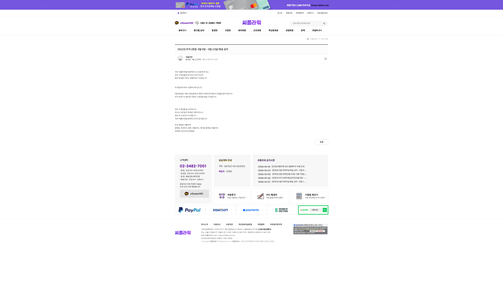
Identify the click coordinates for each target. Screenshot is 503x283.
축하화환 (242, 30)
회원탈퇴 (261, 224)
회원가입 (289, 13)
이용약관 (229, 224)
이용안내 (217, 224)
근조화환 (257, 30)
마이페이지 (300, 13)
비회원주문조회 (276, 224)
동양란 (215, 30)
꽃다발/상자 (199, 30)
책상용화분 (273, 30)
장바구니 (310, 13)
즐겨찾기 (183, 13)
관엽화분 (290, 30)
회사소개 (204, 224)
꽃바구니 (182, 30)
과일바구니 (317, 30)
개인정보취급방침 (245, 224)
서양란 (228, 30)
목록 (321, 142)
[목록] (325, 59)
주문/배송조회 (322, 13)
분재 (303, 30)
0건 (189, 60)
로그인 (280, 13)
